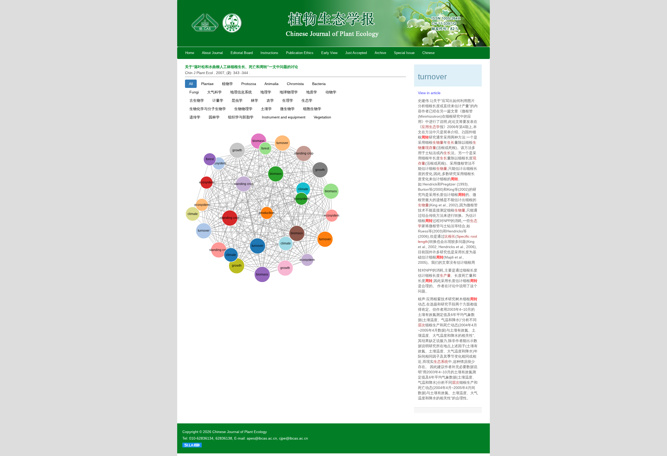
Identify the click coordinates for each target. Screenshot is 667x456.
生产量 (445, 275)
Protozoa (248, 84)
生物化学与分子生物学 (207, 109)
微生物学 (287, 109)
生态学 (306, 100)
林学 (254, 100)
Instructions (269, 53)
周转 (425, 137)
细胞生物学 (312, 109)
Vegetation (322, 117)
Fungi (194, 92)
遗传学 (194, 117)
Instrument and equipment (283, 117)
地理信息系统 (241, 92)
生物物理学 (243, 109)
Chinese (428, 53)
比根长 (449, 236)
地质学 (311, 92)
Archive (380, 53)
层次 (421, 325)
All (191, 84)
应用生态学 (431, 127)
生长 (450, 142)
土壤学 (266, 109)
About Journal (212, 53)
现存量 (430, 148)
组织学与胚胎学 (241, 117)
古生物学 (196, 100)
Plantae (207, 84)
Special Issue (404, 53)
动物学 (330, 92)
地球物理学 (289, 92)
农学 (270, 100)
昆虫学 (237, 100)
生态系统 (441, 361)
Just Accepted (356, 53)
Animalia (271, 84)
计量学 (217, 100)
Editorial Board (242, 53)
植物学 (227, 84)
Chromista (295, 84)
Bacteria (319, 84)
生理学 (287, 100)
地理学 (265, 92)
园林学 (214, 117)
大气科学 (214, 92)
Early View (329, 53)
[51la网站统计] (192, 445)
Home (189, 53)
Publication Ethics (299, 53)
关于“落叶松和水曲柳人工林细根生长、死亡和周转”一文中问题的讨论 (241, 67)
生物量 (438, 142)
